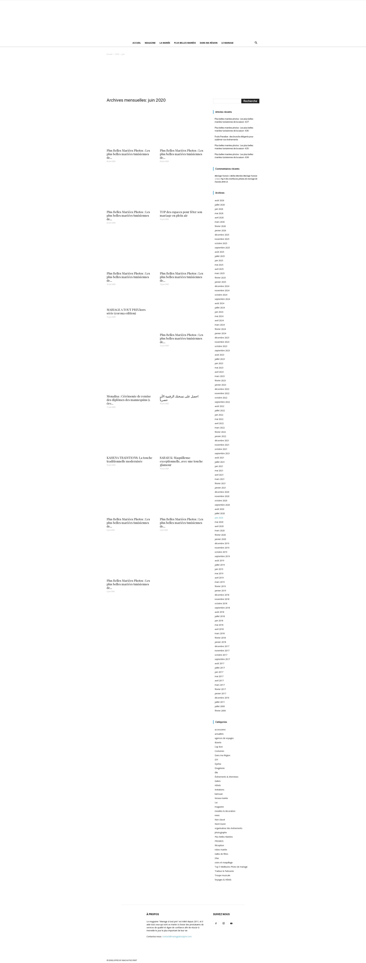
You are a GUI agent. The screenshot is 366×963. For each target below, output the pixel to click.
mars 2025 (220, 273)
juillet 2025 (220, 256)
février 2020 (220, 534)
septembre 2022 (222, 402)
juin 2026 (219, 209)
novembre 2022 (222, 393)
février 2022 (220, 432)
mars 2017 (220, 684)
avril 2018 (219, 629)
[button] (255, 42)
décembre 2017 (222, 646)
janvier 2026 (220, 230)
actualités (219, 734)
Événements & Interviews (226, 776)
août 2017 (219, 663)
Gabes (218, 781)
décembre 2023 (222, 337)
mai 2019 (219, 573)
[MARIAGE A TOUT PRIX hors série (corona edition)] (130, 298)
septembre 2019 (222, 556)
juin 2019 (219, 569)
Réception (219, 845)
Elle (216, 772)
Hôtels (218, 785)
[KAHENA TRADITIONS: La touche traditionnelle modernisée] (130, 433)
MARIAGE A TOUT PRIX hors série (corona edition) (126, 311)
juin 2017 (219, 672)
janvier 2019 (220, 590)
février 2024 (220, 329)
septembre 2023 (222, 350)
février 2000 (220, 710)
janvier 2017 (220, 693)
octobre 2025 (221, 243)
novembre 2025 (222, 239)
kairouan (219, 794)
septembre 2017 (222, 659)
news (217, 815)
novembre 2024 (222, 290)
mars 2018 (220, 633)
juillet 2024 (220, 307)
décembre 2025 (222, 234)
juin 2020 (219, 517)
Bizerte (218, 742)
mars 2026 (220, 221)
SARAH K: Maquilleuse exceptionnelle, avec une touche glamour (181, 461)
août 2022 (219, 406)
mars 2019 (220, 582)
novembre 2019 (222, 547)
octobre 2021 (221, 449)
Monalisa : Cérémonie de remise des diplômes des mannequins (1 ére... (129, 399)
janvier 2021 (220, 487)
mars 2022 (220, 427)
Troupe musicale (222, 875)
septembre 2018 (222, 607)
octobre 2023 (221, 346)
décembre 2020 (222, 492)
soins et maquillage (224, 862)
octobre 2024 (221, 294)
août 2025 (219, 252)
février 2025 (220, 277)
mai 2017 (219, 676)
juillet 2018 (220, 616)
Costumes (219, 751)
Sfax (217, 858)
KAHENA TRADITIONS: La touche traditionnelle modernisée (129, 459)
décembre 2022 (222, 389)
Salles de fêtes (221, 854)
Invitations (219, 789)
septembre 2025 (222, 247)
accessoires (220, 729)
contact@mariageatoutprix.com (177, 936)
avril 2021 (219, 474)
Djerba (218, 764)
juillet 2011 (220, 702)
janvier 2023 (220, 384)
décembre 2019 (222, 543)
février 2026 (220, 226)
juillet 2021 (220, 462)
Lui (216, 802)
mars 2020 (220, 530)
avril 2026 (219, 217)
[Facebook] (216, 923)
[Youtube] (231, 923)
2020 (117, 54)
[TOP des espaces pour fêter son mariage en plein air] (183, 187)
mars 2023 (220, 376)
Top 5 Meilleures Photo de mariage (231, 866)
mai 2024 (219, 316)
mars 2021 (220, 479)
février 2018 (220, 637)
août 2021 (219, 457)
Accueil (137, 42)
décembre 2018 (222, 594)
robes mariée (221, 849)
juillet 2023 (220, 359)
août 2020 (219, 509)
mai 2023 (219, 367)
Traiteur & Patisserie (224, 871)
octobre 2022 (221, 397)
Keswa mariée (221, 798)
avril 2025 (219, 269)
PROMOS (219, 841)
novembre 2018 (222, 599)
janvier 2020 (220, 539)
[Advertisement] (183, 77)
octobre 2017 (221, 654)
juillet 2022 (220, 410)
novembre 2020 (222, 496)
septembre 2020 (222, 504)
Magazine (150, 42)
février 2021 (220, 483)
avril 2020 (219, 526)
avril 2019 (219, 577)
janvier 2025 (220, 282)
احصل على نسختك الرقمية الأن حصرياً (179, 398)
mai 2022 (219, 419)
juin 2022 (219, 414)
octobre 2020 (221, 500)
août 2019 (219, 560)
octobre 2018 (221, 603)
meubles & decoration (225, 811)
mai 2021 (219, 470)
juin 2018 (219, 620)
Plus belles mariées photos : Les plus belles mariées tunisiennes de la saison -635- (234, 147)
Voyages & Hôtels (223, 879)
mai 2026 (219, 213)
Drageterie (220, 768)
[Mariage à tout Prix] (183, 19)
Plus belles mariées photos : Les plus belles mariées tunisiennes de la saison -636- (234, 129)
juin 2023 (219, 363)
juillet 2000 (220, 706)
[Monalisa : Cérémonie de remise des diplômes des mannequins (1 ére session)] (130, 372)
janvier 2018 (220, 642)
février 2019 (220, 586)
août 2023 (219, 354)
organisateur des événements (228, 828)
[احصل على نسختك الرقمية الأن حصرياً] (183, 372)
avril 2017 (219, 680)
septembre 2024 (222, 299)
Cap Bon (219, 746)
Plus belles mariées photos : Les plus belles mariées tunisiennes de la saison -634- (234, 155)
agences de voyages (224, 738)
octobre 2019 (221, 552)
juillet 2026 (220, 204)
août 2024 (219, 303)
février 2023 (220, 380)
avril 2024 (219, 320)
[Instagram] (223, 923)
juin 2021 (219, 466)
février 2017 (220, 689)
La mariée (165, 42)
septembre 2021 (222, 453)
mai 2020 (219, 522)
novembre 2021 (222, 444)
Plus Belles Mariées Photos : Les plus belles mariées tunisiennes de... (128, 153)
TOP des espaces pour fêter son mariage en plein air (181, 213)
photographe (221, 832)
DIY (216, 759)
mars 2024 (220, 324)
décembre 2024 (222, 286)
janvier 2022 (220, 436)
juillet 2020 (220, 513)
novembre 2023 (222, 342)
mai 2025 (219, 264)
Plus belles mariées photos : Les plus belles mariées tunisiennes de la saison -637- (234, 120)
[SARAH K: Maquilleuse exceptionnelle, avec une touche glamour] (183, 433)
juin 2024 (219, 312)
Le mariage (227, 42)
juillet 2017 (220, 667)
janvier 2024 (220, 333)
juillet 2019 (220, 564)
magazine (219, 806)
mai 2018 (219, 624)
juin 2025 (219, 260)
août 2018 (219, 612)
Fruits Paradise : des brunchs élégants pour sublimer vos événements (234, 138)
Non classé (220, 819)
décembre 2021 (222, 440)
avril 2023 (219, 372)
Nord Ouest (220, 824)
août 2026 (219, 200)
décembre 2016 (222, 697)
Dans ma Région (208, 42)
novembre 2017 (222, 650)
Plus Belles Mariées (185, 42)
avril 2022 (219, 423)
